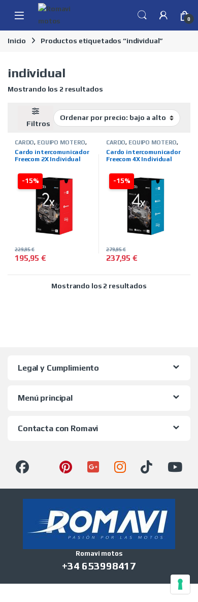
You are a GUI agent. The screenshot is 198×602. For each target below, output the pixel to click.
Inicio (17, 41)
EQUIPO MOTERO (61, 142)
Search (142, 15)
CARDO (24, 142)
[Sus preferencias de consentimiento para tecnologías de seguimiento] (180, 584)
